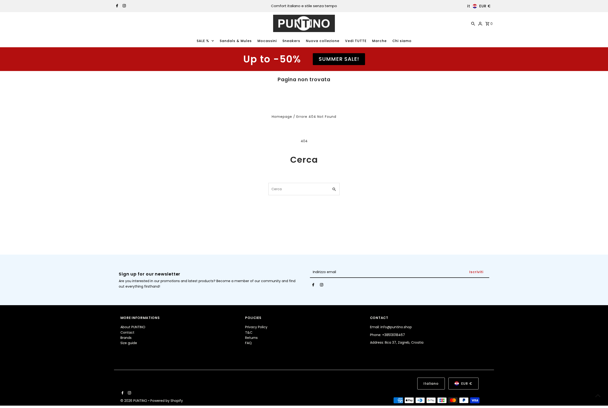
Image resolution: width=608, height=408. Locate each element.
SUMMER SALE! (339, 59)
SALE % (203, 40)
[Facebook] (116, 6)
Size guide (128, 343)
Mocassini (267, 40)
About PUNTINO (132, 327)
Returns (251, 337)
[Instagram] (123, 6)
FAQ (248, 343)
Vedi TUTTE (355, 40)
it (468, 6)
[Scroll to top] (598, 395)
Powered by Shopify (166, 400)
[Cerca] (473, 23)
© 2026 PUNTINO (134, 400)
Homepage (282, 116)
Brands (126, 337)
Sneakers (291, 40)
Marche (379, 40)
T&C (248, 332)
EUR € (485, 6)
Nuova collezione (322, 40)
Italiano (431, 383)
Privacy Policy (256, 327)
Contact (127, 332)
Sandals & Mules (236, 40)
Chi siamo (402, 40)
